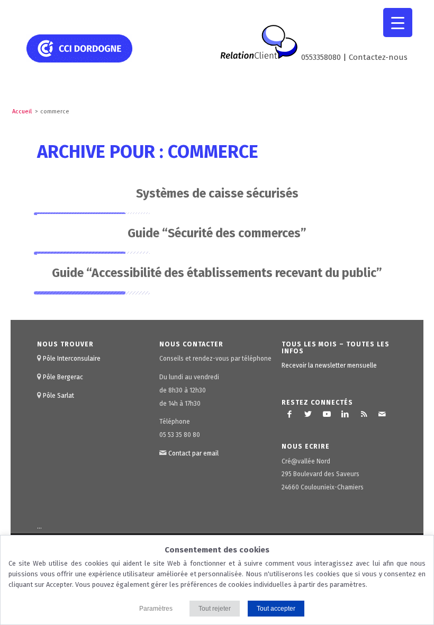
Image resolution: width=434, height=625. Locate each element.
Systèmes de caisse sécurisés (217, 193)
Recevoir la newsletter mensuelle (329, 365)
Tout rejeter (214, 608)
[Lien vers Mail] (382, 414)
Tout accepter (276, 608)
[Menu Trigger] (397, 22)
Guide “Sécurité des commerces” (217, 233)
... (39, 526)
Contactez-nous (378, 57)
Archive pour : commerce (147, 152)
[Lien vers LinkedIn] (345, 414)
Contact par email (193, 453)
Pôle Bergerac (63, 377)
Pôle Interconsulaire (72, 358)
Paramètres (156, 608)
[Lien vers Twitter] (308, 414)
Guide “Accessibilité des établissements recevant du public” (217, 272)
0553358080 (321, 57)
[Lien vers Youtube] (326, 414)
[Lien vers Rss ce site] (364, 414)
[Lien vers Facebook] (289, 414)
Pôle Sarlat (58, 395)
